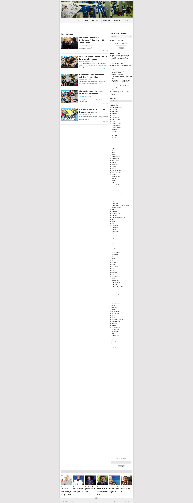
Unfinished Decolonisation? (118, 74)
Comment (114, 140)
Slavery (113, 305)
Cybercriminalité (115, 160)
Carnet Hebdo (115, 131)
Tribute (113, 339)
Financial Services (115, 203)
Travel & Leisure (115, 337)
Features (117, 20)
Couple (113, 148)
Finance (113, 201)
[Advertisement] (87, 26)
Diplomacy (114, 168)
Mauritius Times (69, 501)
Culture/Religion (115, 158)
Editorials (95, 20)
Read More (105, 50)
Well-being (114, 343)
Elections (114, 182)
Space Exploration (116, 313)
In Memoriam (115, 225)
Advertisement (115, 109)
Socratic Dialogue (115, 311)
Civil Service (114, 133)
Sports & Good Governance (118, 319)
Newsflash (114, 262)
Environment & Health (117, 195)
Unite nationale (115, 341)
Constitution (114, 142)
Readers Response (116, 288)
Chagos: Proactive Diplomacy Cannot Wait (121, 69)
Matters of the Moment (117, 250)
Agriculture (114, 113)
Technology (114, 323)
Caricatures (114, 129)
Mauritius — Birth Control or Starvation (121, 85)
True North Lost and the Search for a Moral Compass (93, 58)
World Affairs (115, 348)
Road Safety (114, 297)
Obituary (113, 264)
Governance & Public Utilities (118, 217)
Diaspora (114, 166)
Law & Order (114, 242)
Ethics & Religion (115, 197)
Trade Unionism (115, 335)
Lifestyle (113, 246)
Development (115, 164)
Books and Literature (116, 119)
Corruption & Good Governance (119, 146)
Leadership (114, 244)
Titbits (113, 333)
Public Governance (116, 282)
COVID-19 (114, 150)
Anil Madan (81, 45)
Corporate (114, 144)
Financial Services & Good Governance (120, 205)
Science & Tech (115, 301)
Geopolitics (114, 211)
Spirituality (114, 315)
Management (115, 248)
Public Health (115, 284)
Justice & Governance (116, 235)
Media (113, 256)
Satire (113, 299)
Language (114, 237)
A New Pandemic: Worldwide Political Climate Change (91, 76)
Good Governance (116, 213)
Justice (113, 233)
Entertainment (115, 188)
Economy (114, 174)
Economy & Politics (116, 176)
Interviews (106, 20)
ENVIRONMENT (115, 191)
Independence (115, 227)
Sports (113, 317)
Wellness (113, 346)
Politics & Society (115, 280)
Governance (114, 215)
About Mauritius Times (117, 107)
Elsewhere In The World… (118, 184)
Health (113, 219)
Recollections (114, 293)
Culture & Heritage (116, 156)
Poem (113, 274)
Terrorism (114, 325)
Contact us (127, 20)
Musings (113, 258)
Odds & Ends (115, 266)
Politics (113, 278)
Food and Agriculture (116, 207)
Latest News (114, 239)
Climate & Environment (117, 135)
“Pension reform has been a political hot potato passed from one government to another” (121, 93)
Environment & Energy (117, 193)
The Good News (115, 329)
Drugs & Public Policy (116, 172)
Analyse (113, 115)
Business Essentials (116, 125)
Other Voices (114, 272)
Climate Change (115, 137)
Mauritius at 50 (115, 254)
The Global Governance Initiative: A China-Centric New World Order (92, 40)
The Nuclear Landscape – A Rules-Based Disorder (91, 92)
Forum (113, 209)
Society (113, 309)
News (86, 20)
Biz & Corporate (115, 117)
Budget (113, 121)
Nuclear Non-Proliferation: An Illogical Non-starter (92, 110)
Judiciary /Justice (115, 231)
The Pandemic (115, 331)
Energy (113, 186)
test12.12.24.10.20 (127, 501)
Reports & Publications (117, 295)
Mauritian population (116, 252)
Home (79, 20)
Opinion (113, 270)
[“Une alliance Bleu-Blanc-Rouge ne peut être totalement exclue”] (90, 480)
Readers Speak (115, 290)
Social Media (114, 307)
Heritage (113, 221)
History (113, 223)
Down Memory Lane (116, 170)
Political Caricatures (116, 276)
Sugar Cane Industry (116, 321)
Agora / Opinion (115, 111)
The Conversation (116, 327)
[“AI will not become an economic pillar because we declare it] (126, 480)
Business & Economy (116, 123)
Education (114, 180)
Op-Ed (113, 268)
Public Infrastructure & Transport (119, 286)
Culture (113, 152)
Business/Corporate (116, 127)
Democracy (114, 162)
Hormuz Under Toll (116, 83)
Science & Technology (117, 303)
